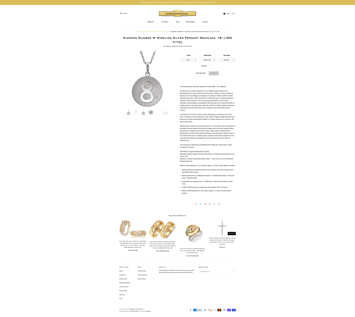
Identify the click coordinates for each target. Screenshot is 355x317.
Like (196, 203)
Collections (144, 31)
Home (137, 31)
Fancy (209, 203)
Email (219, 203)
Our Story (165, 22)
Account (205, 22)
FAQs (120, 298)
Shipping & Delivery (124, 282)
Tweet (200, 203)
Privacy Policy (123, 290)
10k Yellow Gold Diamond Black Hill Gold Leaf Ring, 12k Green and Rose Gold (192, 251)
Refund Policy (123, 279)
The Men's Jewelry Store (136, 309)
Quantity (204, 66)
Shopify (148, 311)
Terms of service (124, 286)
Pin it (205, 203)
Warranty (122, 294)
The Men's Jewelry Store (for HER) (177, 46)
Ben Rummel (134, 311)
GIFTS (178, 22)
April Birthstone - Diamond (159, 31)
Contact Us (122, 275)
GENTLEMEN (190, 22)
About (121, 271)
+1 (214, 203)
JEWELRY (150, 22)
